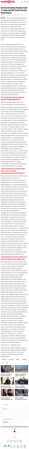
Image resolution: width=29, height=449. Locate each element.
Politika (17, 359)
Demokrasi (4, 359)
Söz (2, 362)
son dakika (23, 359)
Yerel (7, 362)
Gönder (5, 422)
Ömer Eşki (11, 359)
